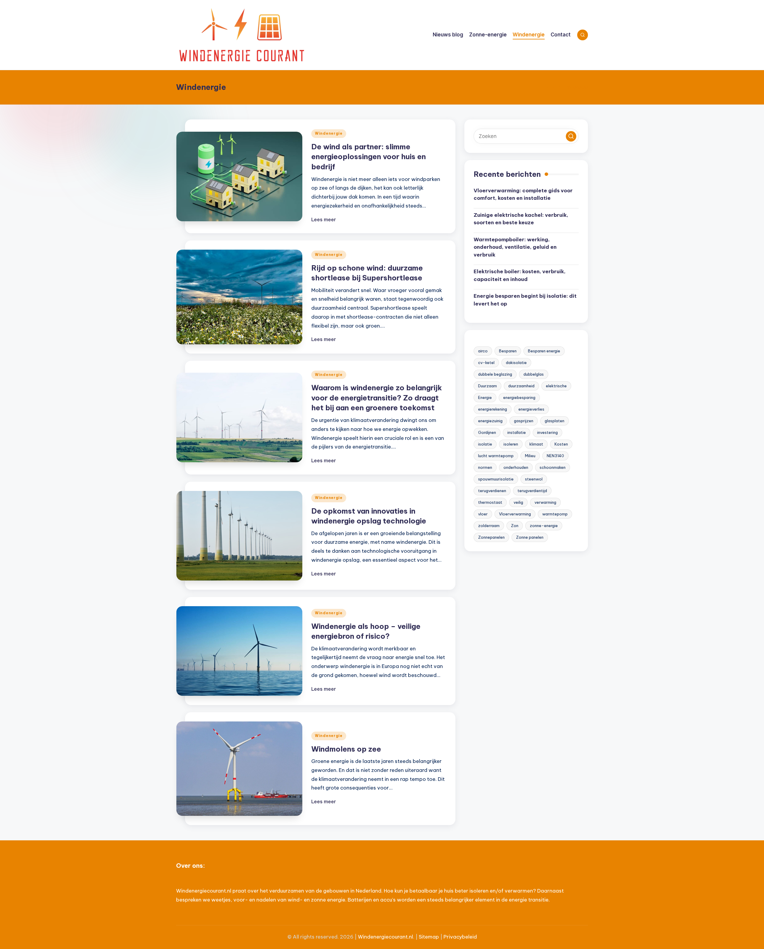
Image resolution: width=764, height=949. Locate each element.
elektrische (556, 386)
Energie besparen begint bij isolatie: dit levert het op (525, 300)
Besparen (508, 351)
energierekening (492, 409)
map (433, 936)
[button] (571, 136)
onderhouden (515, 467)
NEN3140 (555, 456)
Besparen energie (544, 351)
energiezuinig (490, 421)
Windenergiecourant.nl (385, 936)
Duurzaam (487, 386)
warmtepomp (555, 514)
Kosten (561, 444)
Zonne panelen (529, 537)
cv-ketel (486, 362)
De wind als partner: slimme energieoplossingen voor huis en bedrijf (368, 156)
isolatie (485, 444)
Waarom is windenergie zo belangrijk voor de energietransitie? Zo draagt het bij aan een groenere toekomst (376, 397)
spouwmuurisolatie (496, 479)
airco (483, 351)
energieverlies (531, 409)
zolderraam (489, 525)
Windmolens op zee (346, 748)
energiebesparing (519, 397)
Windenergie (329, 133)
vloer (483, 514)
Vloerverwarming (515, 514)
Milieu (530, 456)
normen (485, 467)
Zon (514, 525)
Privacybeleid (460, 936)
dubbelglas (533, 374)
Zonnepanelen (491, 537)
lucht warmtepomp (496, 456)
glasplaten (554, 421)
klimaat (536, 444)
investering (547, 432)
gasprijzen (523, 421)
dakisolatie (516, 362)
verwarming (545, 502)
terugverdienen (492, 491)
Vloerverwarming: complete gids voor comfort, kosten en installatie (523, 194)
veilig (518, 502)
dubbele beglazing (495, 374)
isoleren (510, 444)
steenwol (534, 479)
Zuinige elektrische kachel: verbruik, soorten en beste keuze (521, 219)
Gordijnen (487, 432)
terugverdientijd (532, 491)
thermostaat (490, 502)
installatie (516, 432)
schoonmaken (553, 467)
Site (423, 936)
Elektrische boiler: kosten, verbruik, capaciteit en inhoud (520, 275)
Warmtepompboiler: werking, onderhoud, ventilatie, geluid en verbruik (515, 247)
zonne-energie (544, 525)
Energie (485, 397)
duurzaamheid (521, 386)
